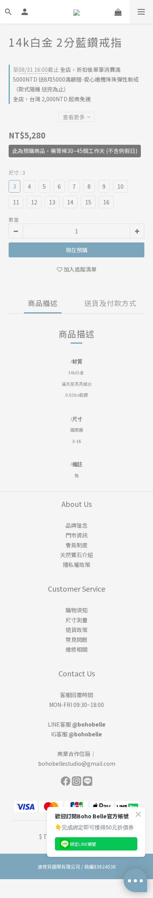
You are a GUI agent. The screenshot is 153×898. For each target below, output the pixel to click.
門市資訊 (76, 535)
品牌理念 (76, 525)
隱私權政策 (76, 564)
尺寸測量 (76, 620)
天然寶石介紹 (76, 555)
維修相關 (76, 649)
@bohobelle (89, 724)
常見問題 (76, 639)
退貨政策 (76, 630)
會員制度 (76, 545)
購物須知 (76, 610)
